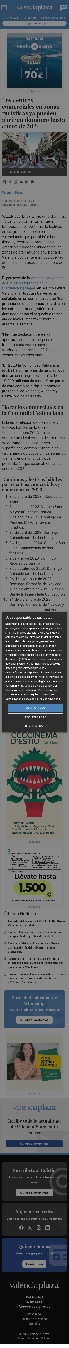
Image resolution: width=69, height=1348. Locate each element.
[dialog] (34, 672)
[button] (34, 726)
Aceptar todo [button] (35, 707)
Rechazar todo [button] (35, 717)
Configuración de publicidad (21, 690)
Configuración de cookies (19, 699)
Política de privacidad (47, 699)
